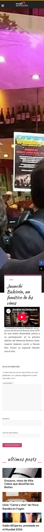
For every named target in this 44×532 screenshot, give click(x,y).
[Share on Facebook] (41, 262)
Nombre (5, 418)
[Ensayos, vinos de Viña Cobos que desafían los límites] (22, 473)
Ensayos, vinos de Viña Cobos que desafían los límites (19, 484)
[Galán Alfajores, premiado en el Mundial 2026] (22, 518)
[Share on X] (41, 268)
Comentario (8, 383)
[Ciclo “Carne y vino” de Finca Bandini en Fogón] (22, 497)
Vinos (11, 280)
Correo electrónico (10, 432)
